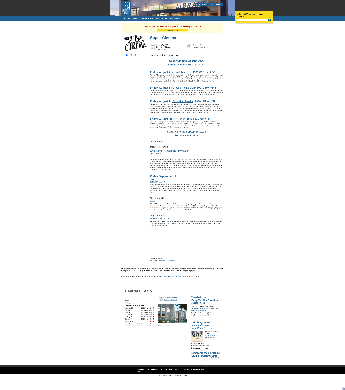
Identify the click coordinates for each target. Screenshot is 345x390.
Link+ (261, 15)
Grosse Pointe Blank (184, 87)
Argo (152, 179)
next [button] (151, 323)
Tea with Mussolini (181, 72)
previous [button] (128, 323)
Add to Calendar (161, 49)
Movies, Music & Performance (167, 260)
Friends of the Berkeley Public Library (174, 276)
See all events (215, 357)
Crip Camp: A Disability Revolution (169, 150)
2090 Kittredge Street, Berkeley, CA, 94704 (171, 299)
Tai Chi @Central (202, 325)
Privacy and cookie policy (165, 375)
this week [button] (139, 323)
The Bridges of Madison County (160, 218)
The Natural (179, 118)
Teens (218, 4)
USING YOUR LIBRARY (171, 19)
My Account (201, 4)
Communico (183, 375)
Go (269, 20)
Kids (211, 4)
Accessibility (176, 375)
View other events (172, 30)
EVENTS (136, 19)
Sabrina (152, 201)
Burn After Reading (183, 101)
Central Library (198, 45)
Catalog (242, 15)
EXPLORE (126, 19)
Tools (241, 17)
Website (252, 15)
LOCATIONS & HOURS (151, 19)
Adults (160, 258)
